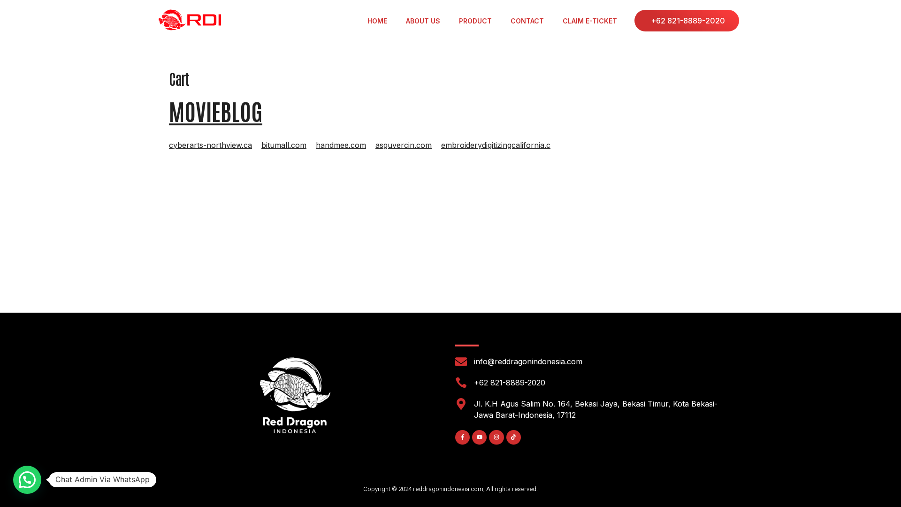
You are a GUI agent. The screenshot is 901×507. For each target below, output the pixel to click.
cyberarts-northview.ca (210, 145)
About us (423, 21)
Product (475, 21)
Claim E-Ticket (590, 21)
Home (377, 21)
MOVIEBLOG (215, 110)
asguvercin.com (403, 145)
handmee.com (341, 145)
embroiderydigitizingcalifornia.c (495, 145)
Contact (527, 21)
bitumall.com (283, 145)
